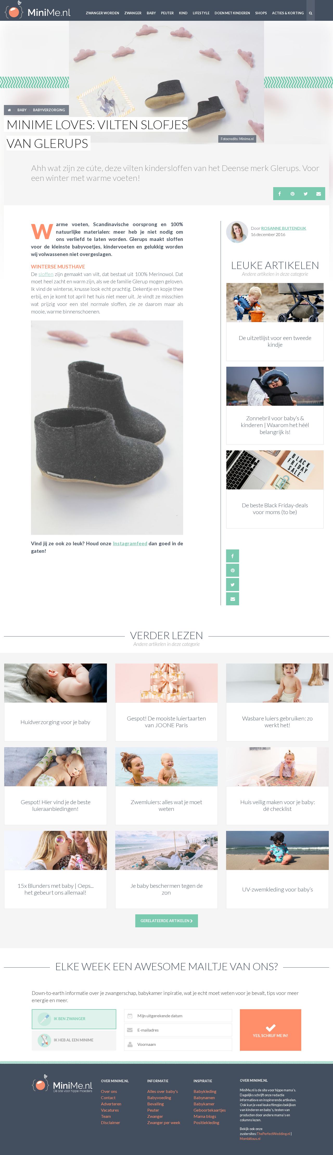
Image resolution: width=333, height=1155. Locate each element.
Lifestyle (201, 13)
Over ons (109, 1091)
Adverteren (111, 1103)
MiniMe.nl (41, 10)
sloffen (46, 274)
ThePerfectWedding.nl (273, 1134)
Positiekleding (206, 1122)
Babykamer (204, 1103)
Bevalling (155, 1103)
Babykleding (205, 1091)
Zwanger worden (102, 13)
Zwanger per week (163, 1122)
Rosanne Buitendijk (283, 228)
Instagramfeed (130, 543)
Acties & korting (288, 13)
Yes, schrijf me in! (270, 1035)
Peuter (167, 13)
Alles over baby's (162, 1091)
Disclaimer (110, 1122)
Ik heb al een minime (73, 1040)
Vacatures (110, 1109)
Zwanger (133, 13)
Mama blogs (205, 1116)
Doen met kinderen (232, 13)
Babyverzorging (49, 110)
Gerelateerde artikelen (165, 920)
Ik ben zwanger (69, 1019)
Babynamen (204, 1097)
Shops (261, 13)
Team (106, 1116)
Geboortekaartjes (210, 1109)
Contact (108, 1097)
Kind (183, 13)
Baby (151, 13)
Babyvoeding (159, 1097)
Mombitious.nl (250, 1139)
